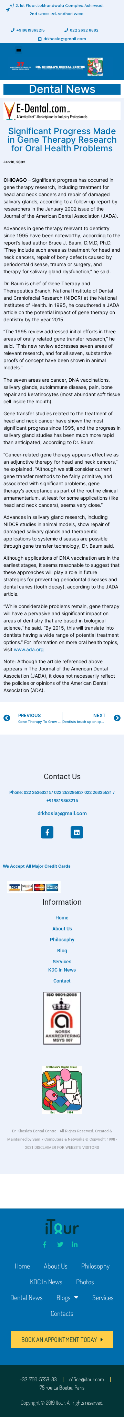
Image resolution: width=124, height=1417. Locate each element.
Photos (85, 1281)
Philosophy (95, 1265)
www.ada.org (29, 649)
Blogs (63, 1297)
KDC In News (46, 1281)
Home (22, 1265)
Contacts (62, 1313)
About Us (56, 1265)
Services (103, 1297)
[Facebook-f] (47, 832)
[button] (54, 9)
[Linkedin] (77, 832)
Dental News (26, 1297)
